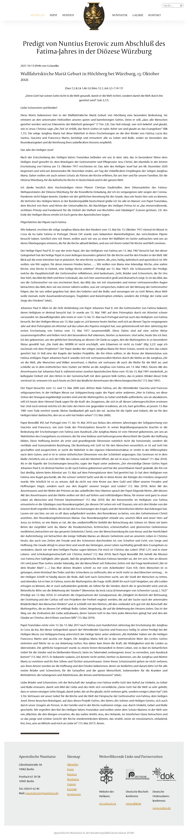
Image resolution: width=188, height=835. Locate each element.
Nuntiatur (119, 15)
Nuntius (68, 15)
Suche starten (182, 6)
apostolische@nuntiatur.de (41, 793)
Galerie (137, 15)
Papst (53, 15)
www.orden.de (162, 808)
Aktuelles (37, 15)
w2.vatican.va (107, 803)
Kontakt (154, 15)
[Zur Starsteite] (94, 29)
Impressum (74, 794)
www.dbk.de (133, 803)
